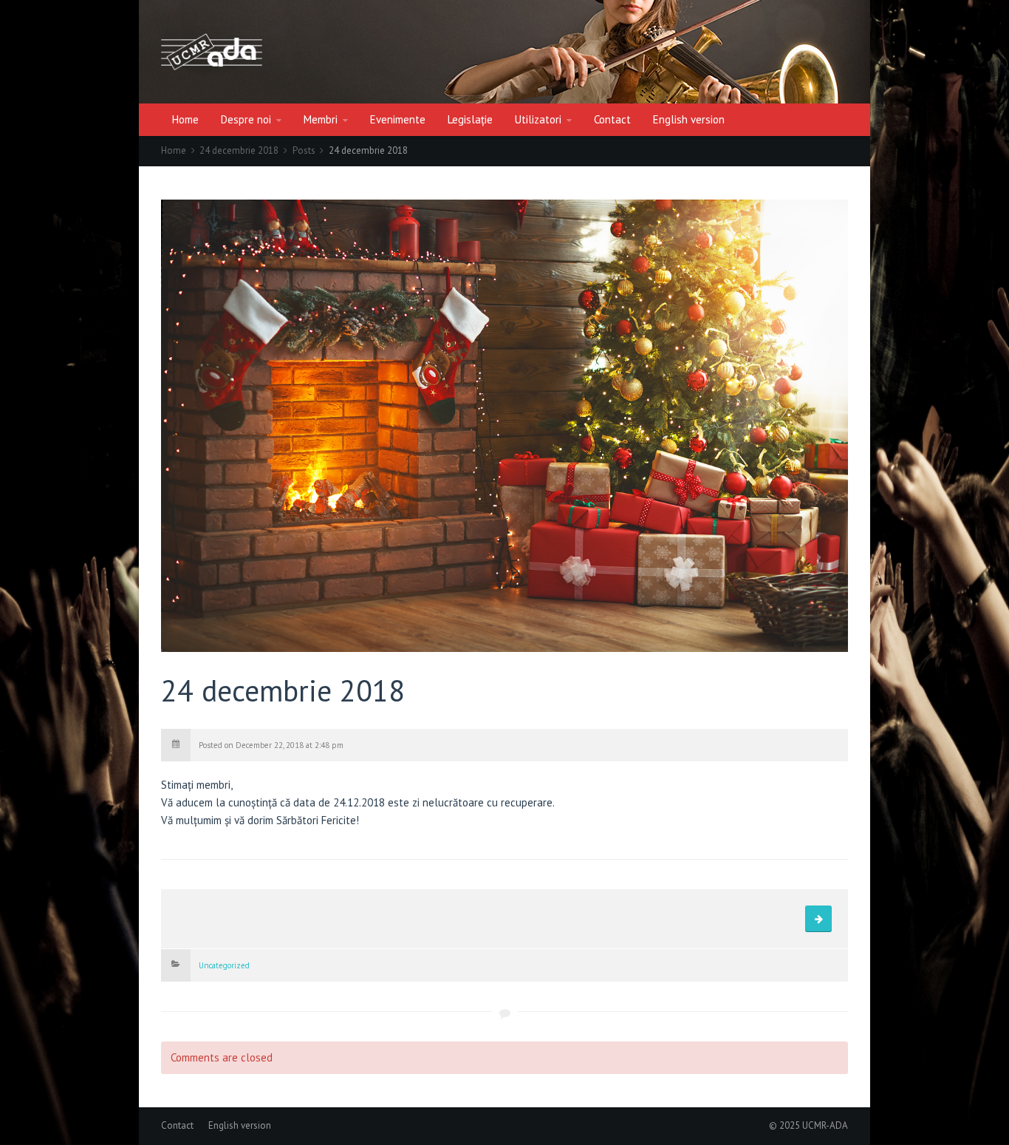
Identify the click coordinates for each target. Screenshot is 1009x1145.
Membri (321, 119)
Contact (612, 119)
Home (185, 119)
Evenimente (397, 119)
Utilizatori (538, 119)
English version (689, 119)
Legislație (470, 119)
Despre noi (246, 119)
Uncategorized (224, 965)
